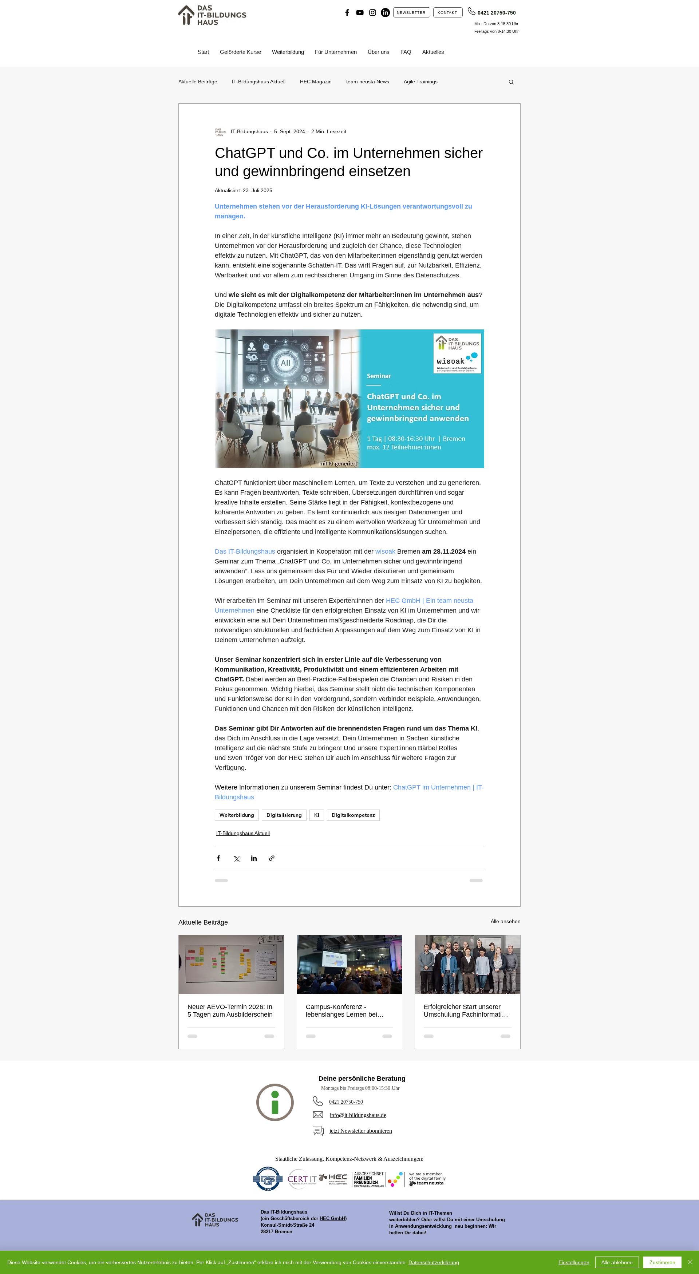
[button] (511, 81)
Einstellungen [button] (573, 1262)
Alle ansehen (506, 921)
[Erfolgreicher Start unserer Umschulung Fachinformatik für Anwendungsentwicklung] (467, 964)
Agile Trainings (421, 81)
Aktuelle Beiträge (197, 81)
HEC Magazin (316, 81)
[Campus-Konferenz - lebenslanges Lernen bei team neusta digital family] (349, 964)
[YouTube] (359, 12)
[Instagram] (372, 12)
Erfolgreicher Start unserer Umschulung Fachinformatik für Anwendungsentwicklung (464, 1010)
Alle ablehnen (617, 1262)
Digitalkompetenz (353, 815)
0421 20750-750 (497, 13)
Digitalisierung (284, 815)
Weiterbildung (237, 815)
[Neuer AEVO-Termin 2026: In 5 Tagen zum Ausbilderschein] (231, 964)
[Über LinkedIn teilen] (253, 858)
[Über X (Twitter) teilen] (236, 858)
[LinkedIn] (385, 12)
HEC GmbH (332, 1218)
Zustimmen (662, 1262)
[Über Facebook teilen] (218, 858)
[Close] (690, 1262)
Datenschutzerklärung (433, 1262)
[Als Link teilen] (271, 858)
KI (316, 815)
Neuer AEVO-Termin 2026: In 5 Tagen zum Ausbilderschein (230, 1010)
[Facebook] (347, 12)
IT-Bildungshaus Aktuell (258, 81)
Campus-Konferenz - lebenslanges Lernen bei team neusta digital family (343, 1010)
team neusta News (367, 81)
